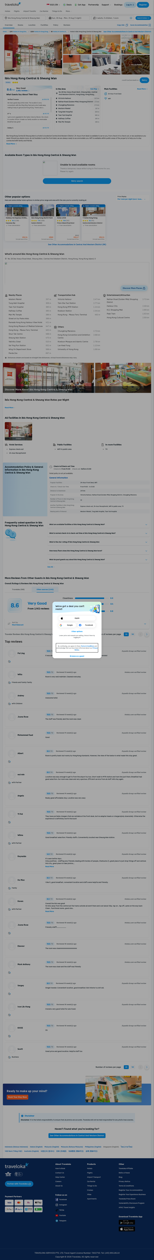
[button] (77, 631)
